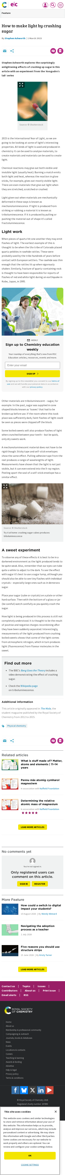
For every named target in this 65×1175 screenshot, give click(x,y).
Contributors (10, 990)
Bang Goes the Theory (33, 670)
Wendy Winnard (49, 913)
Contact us (8, 986)
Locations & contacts (15, 1050)
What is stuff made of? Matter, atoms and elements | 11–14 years (41, 764)
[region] (30, 1141)
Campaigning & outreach (17, 1034)
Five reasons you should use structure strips (40, 948)
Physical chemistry (16, 725)
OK (30, 1155)
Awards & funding (14, 1062)
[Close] (55, 1111)
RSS (26, 995)
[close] (63, 43)
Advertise (10, 1066)
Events (9, 1046)
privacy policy (36, 387)
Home (8, 1022)
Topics (26, 986)
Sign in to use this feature (47, 43)
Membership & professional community (23, 1030)
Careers (9, 1054)
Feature (6, 12)
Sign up (31, 373)
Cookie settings (30, 1164)
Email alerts (9, 995)
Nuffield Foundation (49, 788)
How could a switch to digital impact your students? (41, 907)
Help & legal (11, 1070)
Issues (42, 986)
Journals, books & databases (19, 1038)
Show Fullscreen (21, 85)
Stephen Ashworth (15, 38)
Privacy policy (12, 1074)
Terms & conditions (14, 1078)
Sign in (24, 883)
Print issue (49, 990)
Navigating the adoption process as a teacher (37, 927)
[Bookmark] (60, 51)
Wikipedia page (29, 685)
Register (39, 883)
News (8, 1042)
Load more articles (32, 827)
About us (30, 990)
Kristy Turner (45, 955)
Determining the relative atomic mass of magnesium (39, 802)
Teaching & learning (15, 1058)
